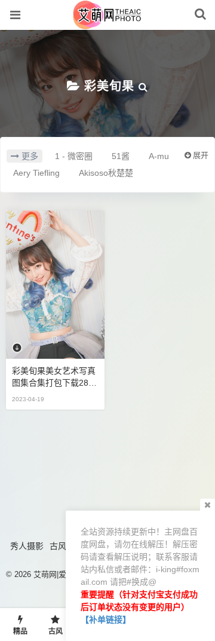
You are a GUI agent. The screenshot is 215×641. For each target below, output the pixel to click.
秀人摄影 (27, 546)
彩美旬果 (109, 86)
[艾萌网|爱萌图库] (107, 23)
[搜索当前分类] (143, 86)
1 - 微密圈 (74, 156)
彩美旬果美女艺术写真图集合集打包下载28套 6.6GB (54, 377)
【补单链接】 (106, 619)
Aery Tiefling (36, 173)
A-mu (159, 156)
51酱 (121, 156)
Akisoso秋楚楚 (106, 173)
